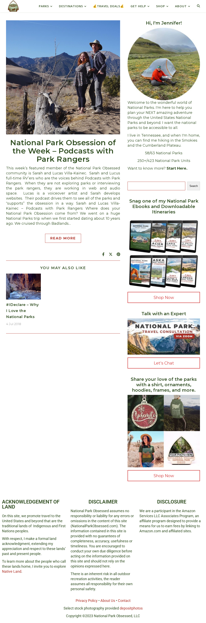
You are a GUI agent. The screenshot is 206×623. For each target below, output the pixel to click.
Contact (124, 600)
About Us (107, 600)
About (181, 6)
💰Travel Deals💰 (108, 6)
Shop (160, 6)
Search (194, 185)
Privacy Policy (87, 600)
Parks (44, 6)
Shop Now (163, 297)
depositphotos (131, 608)
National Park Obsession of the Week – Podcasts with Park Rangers (63, 151)
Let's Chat (164, 363)
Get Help (138, 6)
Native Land (11, 571)
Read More (63, 238)
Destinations (71, 6)
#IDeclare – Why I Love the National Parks (22, 311)
